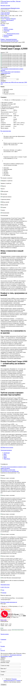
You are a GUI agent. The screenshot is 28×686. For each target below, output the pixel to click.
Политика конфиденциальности (9, 602)
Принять (3, 657)
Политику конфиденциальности (10, 679)
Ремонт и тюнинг (8, 35)
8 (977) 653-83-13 (5, 17)
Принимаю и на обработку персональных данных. (13, 680)
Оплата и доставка (8, 29)
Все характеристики (6, 131)
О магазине (6, 30)
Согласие (18, 680)
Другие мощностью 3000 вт (8, 82)
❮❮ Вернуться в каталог (7, 447)
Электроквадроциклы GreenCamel (9, 40)
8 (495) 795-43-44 (5, 587)
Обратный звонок (15, 8)
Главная (6, 27)
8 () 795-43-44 (5, 14)
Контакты (6, 36)
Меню (3, 25)
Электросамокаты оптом (13, 33)
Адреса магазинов (5, 12)
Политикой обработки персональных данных (11, 655)
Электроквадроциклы (11, 39)
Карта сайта (4, 620)
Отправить (3, 684)
